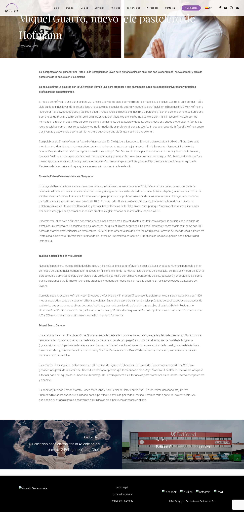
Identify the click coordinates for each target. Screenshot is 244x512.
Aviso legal (122, 487)
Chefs (35, 46)
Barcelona (25, 46)
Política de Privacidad (122, 500)
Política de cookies (122, 494)
